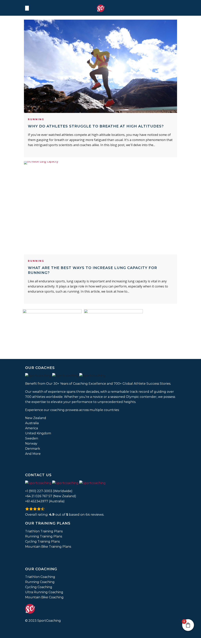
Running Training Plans (43, 536)
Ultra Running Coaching (44, 592)
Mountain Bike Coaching (44, 597)
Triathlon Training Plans (44, 531)
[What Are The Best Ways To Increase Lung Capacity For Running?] (100, 207)
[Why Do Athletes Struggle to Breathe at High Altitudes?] (100, 66)
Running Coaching (40, 582)
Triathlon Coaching (40, 577)
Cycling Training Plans (42, 541)
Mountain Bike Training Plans (48, 546)
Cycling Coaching (38, 587)
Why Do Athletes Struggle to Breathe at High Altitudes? (96, 126)
